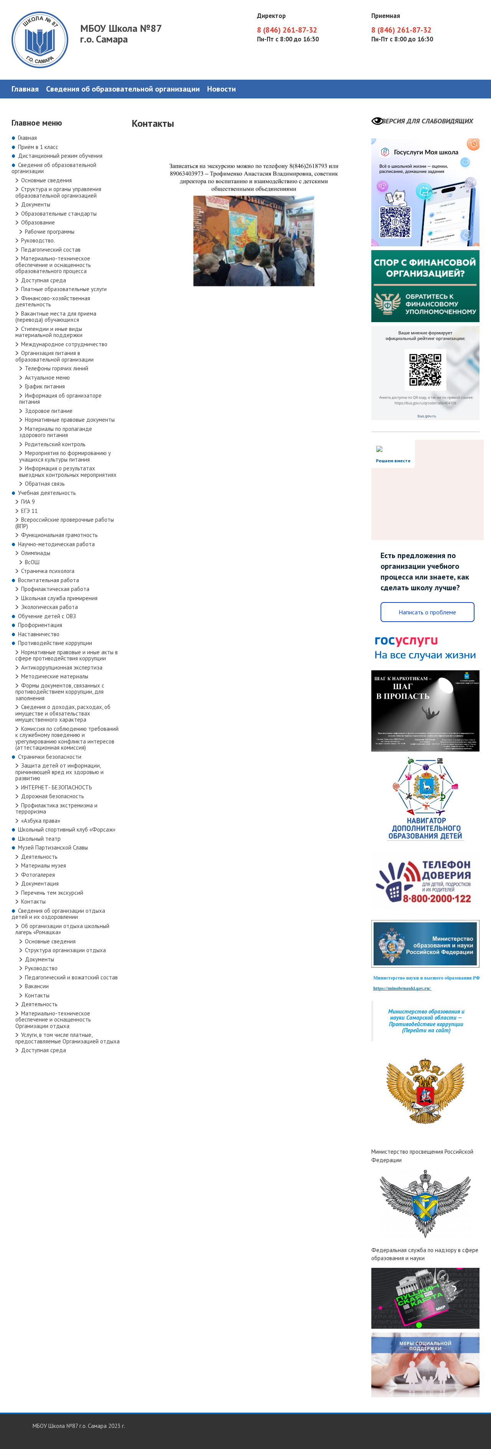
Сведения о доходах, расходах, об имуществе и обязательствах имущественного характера (62, 713)
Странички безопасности (49, 756)
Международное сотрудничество (64, 344)
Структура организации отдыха (65, 950)
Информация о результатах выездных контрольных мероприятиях (68, 471)
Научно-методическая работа (56, 544)
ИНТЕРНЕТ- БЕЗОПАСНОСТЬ (56, 787)
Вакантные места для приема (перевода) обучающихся (55, 317)
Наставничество (38, 634)
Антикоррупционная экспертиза (61, 667)
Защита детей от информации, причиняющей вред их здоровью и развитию (59, 772)
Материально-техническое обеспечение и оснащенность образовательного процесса (53, 265)
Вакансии (37, 986)
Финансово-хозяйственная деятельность (52, 301)
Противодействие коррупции (55, 643)
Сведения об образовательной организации (123, 89)
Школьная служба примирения (59, 598)
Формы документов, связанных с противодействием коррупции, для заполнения (59, 692)
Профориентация (40, 625)
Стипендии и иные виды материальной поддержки (48, 332)
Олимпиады (35, 553)
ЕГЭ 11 (29, 510)
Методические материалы (54, 676)
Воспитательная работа (48, 580)
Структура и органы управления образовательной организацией (58, 192)
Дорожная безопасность (52, 796)
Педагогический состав (51, 249)
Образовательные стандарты (59, 213)
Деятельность (39, 856)
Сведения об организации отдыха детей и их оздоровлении (58, 914)
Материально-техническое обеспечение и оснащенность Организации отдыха (53, 1020)
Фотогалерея (38, 874)
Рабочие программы (49, 231)
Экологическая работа (49, 607)
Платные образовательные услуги (64, 289)
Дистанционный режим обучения (60, 155)
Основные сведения (46, 180)
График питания (45, 386)
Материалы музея (43, 865)
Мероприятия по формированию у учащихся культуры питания (65, 456)
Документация (40, 883)
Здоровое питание (48, 410)
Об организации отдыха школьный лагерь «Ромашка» (62, 929)
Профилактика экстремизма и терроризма (56, 808)
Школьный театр (39, 838)
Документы (35, 204)
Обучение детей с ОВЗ (47, 616)
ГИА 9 (28, 501)
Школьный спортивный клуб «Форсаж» (66, 829)
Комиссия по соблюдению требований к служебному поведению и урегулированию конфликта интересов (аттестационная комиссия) (67, 738)
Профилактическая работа (55, 589)
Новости (221, 89)
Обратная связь (45, 483)
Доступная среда (43, 280)
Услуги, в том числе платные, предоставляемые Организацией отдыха (67, 1038)
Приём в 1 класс (38, 147)
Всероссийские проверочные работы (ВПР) (64, 523)
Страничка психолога (47, 571)
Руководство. (38, 240)
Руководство (41, 968)
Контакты (33, 901)
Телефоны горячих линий (56, 368)
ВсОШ (32, 562)
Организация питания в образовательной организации (54, 356)
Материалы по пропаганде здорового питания (55, 432)
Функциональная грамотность (59, 535)
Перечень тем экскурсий (52, 892)
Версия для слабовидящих (427, 121)
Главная (25, 89)
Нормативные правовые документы (70, 419)
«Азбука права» (40, 820)
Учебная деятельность (47, 492)
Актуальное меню (47, 377)
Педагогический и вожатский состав (71, 977)
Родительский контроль (55, 444)
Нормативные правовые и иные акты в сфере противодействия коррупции (66, 655)
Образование (38, 222)
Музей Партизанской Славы (53, 847)
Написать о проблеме (427, 612)
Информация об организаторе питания (60, 399)
